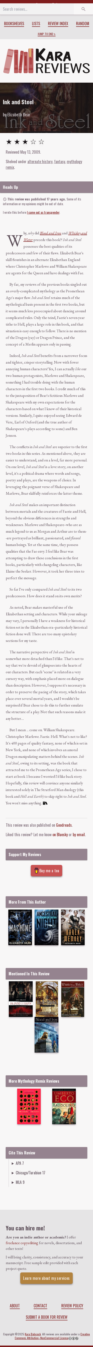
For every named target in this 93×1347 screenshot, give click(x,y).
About (15, 1306)
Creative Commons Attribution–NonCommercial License (52, 1336)
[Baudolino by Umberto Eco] (64, 1106)
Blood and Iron (50, 233)
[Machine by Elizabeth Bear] (20, 927)
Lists (36, 23)
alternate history (39, 161)
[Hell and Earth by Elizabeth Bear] (47, 999)
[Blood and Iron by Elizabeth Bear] (46, 1035)
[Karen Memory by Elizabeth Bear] (73, 927)
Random (82, 23)
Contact (40, 1306)
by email (79, 834)
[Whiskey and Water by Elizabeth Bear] (72, 999)
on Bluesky (60, 834)
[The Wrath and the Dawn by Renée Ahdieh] (29, 1106)
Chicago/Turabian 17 (30, 1173)
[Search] (83, 9)
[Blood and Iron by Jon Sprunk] (20, 999)
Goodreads (64, 825)
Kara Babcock (33, 1334)
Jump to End (45, 34)
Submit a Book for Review (46, 1317)
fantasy (59, 161)
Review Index (58, 23)
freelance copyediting (22, 1242)
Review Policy (72, 1306)
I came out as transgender (43, 212)
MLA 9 (20, 1182)
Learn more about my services (46, 1278)
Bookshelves (14, 23)
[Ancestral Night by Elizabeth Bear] (46, 927)
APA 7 (20, 1163)
